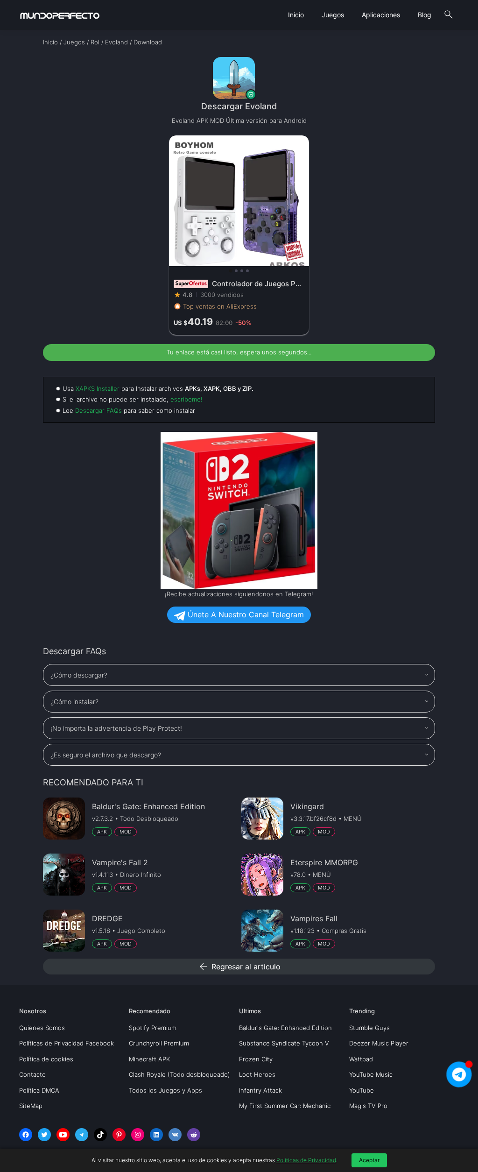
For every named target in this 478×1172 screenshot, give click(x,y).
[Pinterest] (119, 1134)
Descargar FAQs (98, 410)
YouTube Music (371, 1074)
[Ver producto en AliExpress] (239, 235)
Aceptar (369, 1160)
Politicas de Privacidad (306, 1160)
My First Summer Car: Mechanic (284, 1105)
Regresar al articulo (239, 966)
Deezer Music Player (378, 1043)
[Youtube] (63, 1134)
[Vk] (175, 1134)
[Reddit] (193, 1134)
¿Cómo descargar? (78, 675)
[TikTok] (100, 1134)
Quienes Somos (42, 1027)
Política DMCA (39, 1090)
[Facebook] (25, 1134)
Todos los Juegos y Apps (165, 1090)
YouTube (361, 1090)
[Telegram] (81, 1134)
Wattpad (361, 1059)
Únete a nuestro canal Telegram (244, 614)
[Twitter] (44, 1134)
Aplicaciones (381, 15)
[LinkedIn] (156, 1134)
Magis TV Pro (368, 1105)
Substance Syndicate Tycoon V (284, 1043)
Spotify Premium (152, 1027)
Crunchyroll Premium (159, 1043)
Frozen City (256, 1059)
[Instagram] (137, 1134)
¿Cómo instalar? (74, 702)
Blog (424, 15)
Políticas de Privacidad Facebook (66, 1043)
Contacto (32, 1074)
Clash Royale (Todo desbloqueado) (179, 1074)
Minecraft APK (149, 1059)
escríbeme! (186, 399)
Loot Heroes (257, 1074)
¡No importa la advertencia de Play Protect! (116, 728)
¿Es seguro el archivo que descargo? (105, 755)
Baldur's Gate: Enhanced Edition (285, 1027)
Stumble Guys (369, 1027)
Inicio (296, 15)
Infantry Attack (260, 1090)
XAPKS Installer (98, 388)
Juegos (333, 15)
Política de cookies (46, 1059)
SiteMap (30, 1105)
